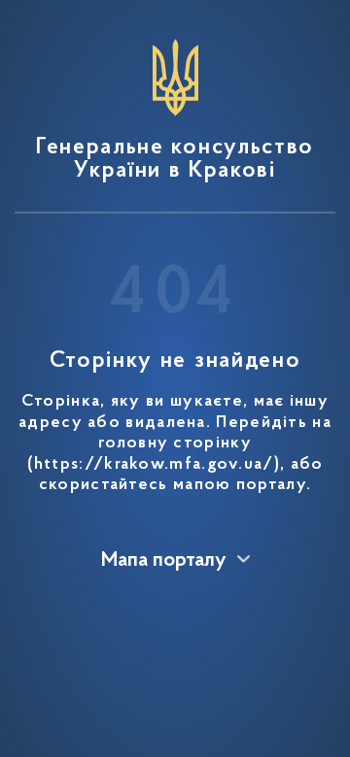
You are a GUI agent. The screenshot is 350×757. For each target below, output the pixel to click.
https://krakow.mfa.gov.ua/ (154, 465)
